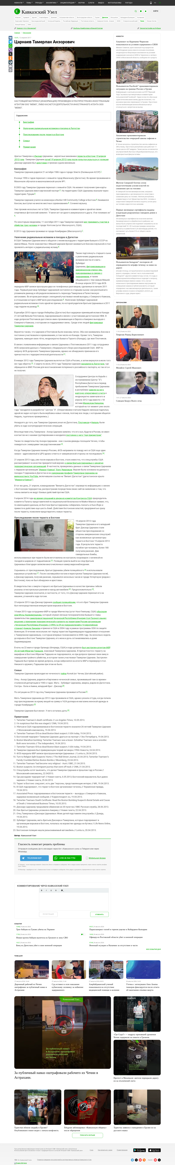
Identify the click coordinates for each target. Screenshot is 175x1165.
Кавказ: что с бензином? (26, 28)
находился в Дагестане (92, 364)
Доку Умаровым (64, 469)
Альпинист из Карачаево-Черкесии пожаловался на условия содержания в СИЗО (137, 43)
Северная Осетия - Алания (105, 21)
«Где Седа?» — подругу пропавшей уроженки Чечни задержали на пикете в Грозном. (135, 1036)
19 (92, 589)
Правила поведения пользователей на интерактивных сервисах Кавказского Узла (64, 1160)
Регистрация (48, 914)
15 (51, 560)
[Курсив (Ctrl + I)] (46, 890)
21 (86, 692)
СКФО (118, 21)
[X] (10, 54)
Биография (28, 122)
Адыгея (34, 17)
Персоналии (27, 33)
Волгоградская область (84, 17)
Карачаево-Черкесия (22, 21)
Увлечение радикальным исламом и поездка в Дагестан (51, 128)
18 (69, 589)
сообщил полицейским (64, 602)
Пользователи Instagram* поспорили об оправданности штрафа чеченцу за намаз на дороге (136, 264)
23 (68, 710)
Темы (28, 3)
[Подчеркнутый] (51, 890)
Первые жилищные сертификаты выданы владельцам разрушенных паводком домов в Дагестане (136, 212)
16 (85, 570)
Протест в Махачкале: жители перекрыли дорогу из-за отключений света (136, 1079)
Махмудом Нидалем (93, 403)
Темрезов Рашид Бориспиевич (130, 334)
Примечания (29, 147)
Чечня (142, 21)
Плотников (83, 422)
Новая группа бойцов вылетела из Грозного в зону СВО (42, 937)
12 (32, 363)
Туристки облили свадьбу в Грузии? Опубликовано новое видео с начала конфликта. (36, 1129)
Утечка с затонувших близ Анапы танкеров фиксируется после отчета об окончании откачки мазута (142, 987)
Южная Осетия (151, 21)
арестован (41, 163)
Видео (101, 3)
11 (64, 354)
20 (63, 686)
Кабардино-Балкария (127, 17)
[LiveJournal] (10, 62)
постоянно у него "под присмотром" (84, 435)
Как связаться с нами (105, 1150)
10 (38, 306)
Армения (54, 17)
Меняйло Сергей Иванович (128, 367)
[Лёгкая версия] (151, 3)
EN (160, 3)
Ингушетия (114, 17)
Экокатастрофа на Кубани (150, 28)
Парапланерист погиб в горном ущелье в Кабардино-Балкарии (118, 929)
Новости (18, 3)
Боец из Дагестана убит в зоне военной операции (39, 945)
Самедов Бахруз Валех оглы (129, 400)
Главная (17, 33)
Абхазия (18, 17)
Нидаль (95, 422)
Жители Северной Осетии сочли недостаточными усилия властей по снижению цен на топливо (132, 185)
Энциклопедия (67, 3)
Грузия (97, 17)
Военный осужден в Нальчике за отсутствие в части (113, 945)
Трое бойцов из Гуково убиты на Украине (35, 929)
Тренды (38, 3)
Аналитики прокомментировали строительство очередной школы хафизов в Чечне (136, 138)
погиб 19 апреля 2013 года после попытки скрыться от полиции (76, 159)
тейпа (63, 673)
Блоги (91, 3)
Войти (155, 11)
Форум (81, 3)
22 (35, 704)
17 (37, 573)
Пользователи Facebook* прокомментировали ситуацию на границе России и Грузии (137, 87)
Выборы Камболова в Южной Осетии (88, 28)
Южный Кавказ (20, 25)
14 (103, 453)
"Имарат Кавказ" (46, 469)
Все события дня (153, 949)
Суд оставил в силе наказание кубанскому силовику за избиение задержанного (67, 987)
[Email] (10, 66)
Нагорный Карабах (54, 21)
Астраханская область (66, 17)
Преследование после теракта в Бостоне (43, 134)
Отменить (99, 914)
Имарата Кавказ (23, 479)
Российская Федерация (70, 21)
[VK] (10, 38)
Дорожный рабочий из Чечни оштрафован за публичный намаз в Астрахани (31, 987)
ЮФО (29, 25)
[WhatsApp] (10, 46)
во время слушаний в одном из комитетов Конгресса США (63, 498)
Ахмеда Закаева (31, 628)
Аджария (26, 17)
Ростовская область (87, 21)
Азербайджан (43, 17)
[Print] (10, 70)
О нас (91, 1150)
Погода (128, 3)
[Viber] (10, 50)
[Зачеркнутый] (55, 890)
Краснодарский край (38, 21)
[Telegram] (10, 42)
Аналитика (51, 3)
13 (61, 444)
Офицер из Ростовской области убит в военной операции (116, 937)
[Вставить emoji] (62, 890)
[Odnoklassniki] (10, 58)
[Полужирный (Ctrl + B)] (41, 890)
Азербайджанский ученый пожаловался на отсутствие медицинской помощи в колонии (104, 987)
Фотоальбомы (114, 3)
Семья (26, 140)
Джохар (38, 156)
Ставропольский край (130, 21)
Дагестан (105, 17)
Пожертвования (122, 1150)
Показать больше (87, 1135)
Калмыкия (140, 17)
